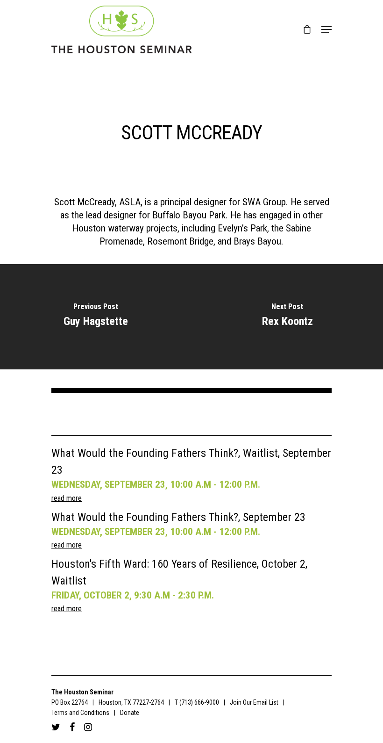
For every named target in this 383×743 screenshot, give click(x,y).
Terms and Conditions (80, 712)
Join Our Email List (254, 702)
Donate (129, 712)
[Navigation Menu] (326, 29)
